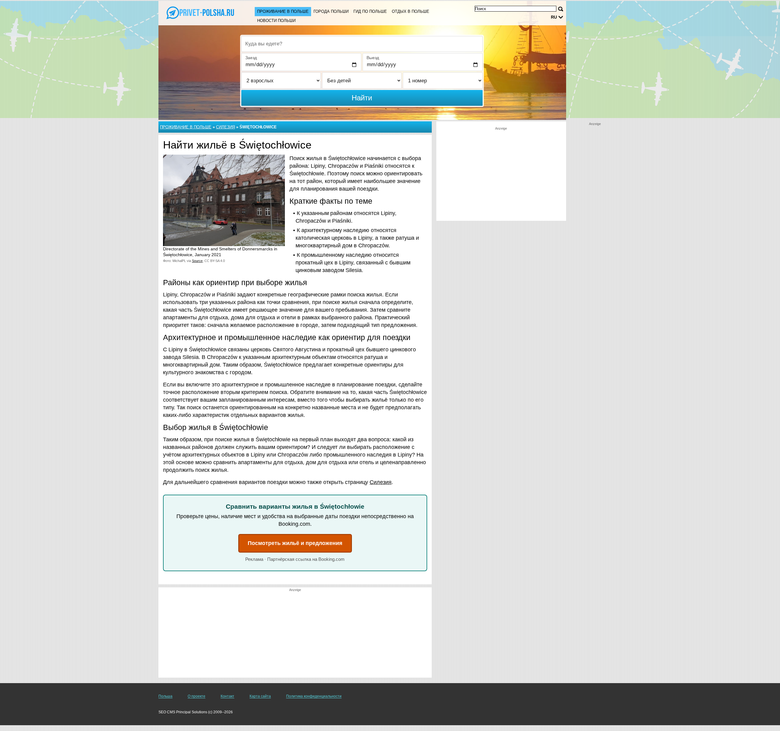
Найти (362, 98)
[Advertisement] (295, 635)
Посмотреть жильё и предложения (295, 543)
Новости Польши (276, 20)
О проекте (196, 696)
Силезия (225, 127)
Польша (165, 696)
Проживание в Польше (283, 11)
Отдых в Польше (410, 11)
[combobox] (362, 44)
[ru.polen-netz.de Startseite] (200, 12)
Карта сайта (260, 696)
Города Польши (331, 11)
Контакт (227, 696)
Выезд (373, 57)
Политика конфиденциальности (314, 696)
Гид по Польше (370, 11)
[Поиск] (560, 9)
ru (554, 17)
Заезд (251, 57)
